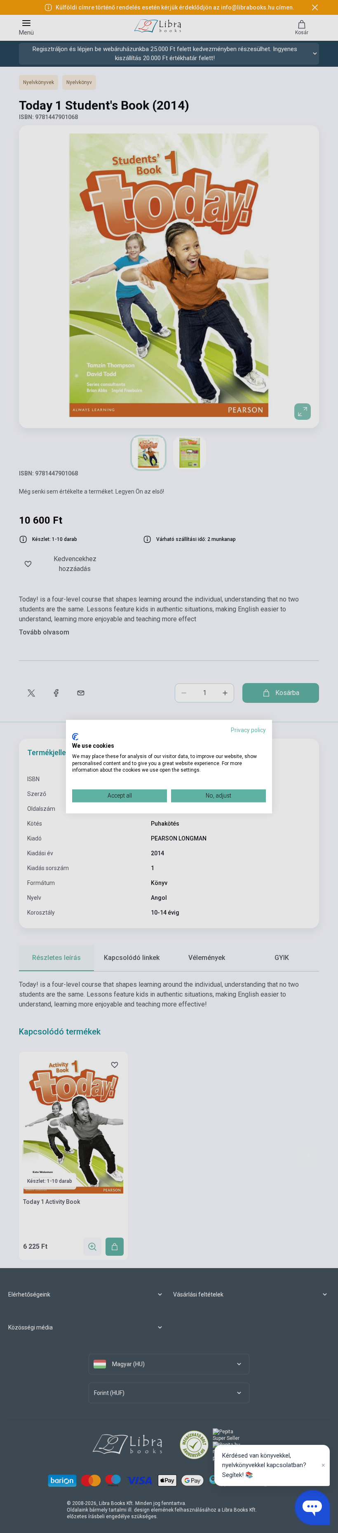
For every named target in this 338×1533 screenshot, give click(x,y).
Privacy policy (248, 730)
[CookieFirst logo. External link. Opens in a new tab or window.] (75, 737)
